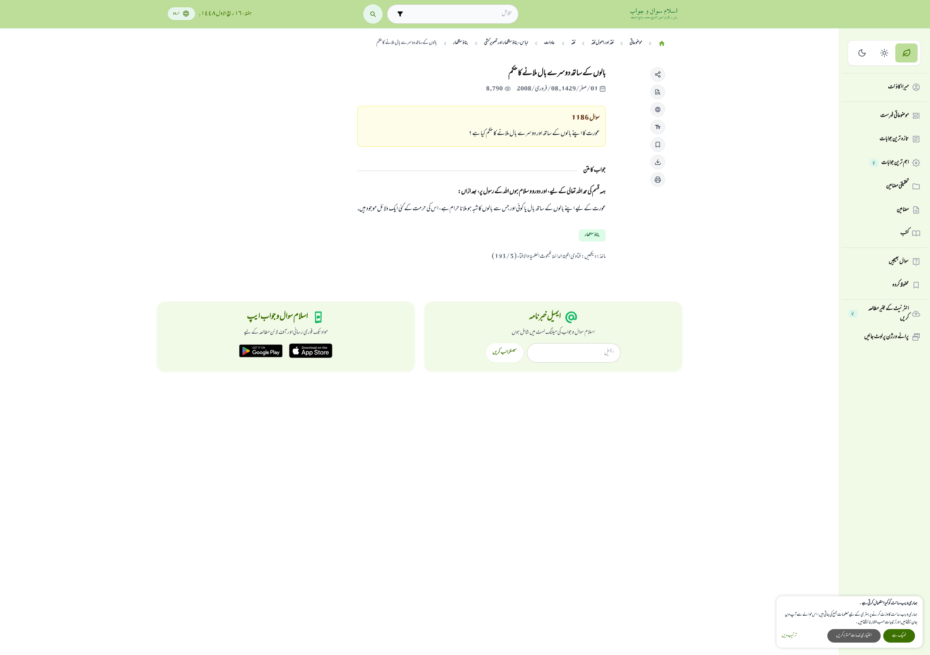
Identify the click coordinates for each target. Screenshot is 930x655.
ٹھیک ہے (899, 635)
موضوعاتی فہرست (894, 115)
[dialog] (850, 622)
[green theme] (906, 53)
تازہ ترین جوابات (894, 139)
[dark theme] (862, 53)
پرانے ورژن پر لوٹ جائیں (886, 337)
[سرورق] (662, 43)
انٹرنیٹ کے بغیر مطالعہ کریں (880, 313)
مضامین (903, 209)
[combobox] (459, 14)
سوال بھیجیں (899, 261)
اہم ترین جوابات (891, 162)
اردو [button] (176, 14)
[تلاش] (373, 14)
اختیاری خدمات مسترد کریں (854, 635)
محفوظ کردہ (900, 285)
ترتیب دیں (789, 636)
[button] (657, 74)
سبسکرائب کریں (504, 352)
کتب (904, 233)
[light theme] (884, 53)
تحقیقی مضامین (897, 186)
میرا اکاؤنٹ (898, 87)
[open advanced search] (400, 14)
